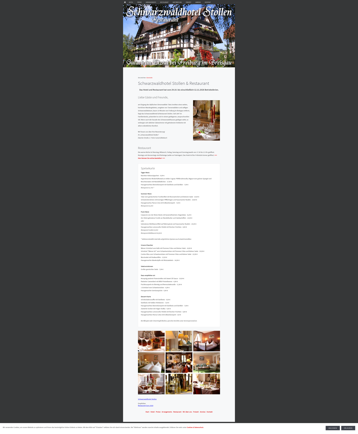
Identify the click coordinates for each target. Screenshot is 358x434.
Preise (158, 412)
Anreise (202, 412)
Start (147, 412)
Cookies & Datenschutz (195, 427)
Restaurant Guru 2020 (145, 405)
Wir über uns (187, 412)
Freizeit (196, 412)
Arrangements (167, 412)
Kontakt (210, 412)
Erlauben (348, 428)
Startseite (149, 78)
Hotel (153, 412)
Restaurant (177, 412)
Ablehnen (332, 428)
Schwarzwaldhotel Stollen (147, 399)
